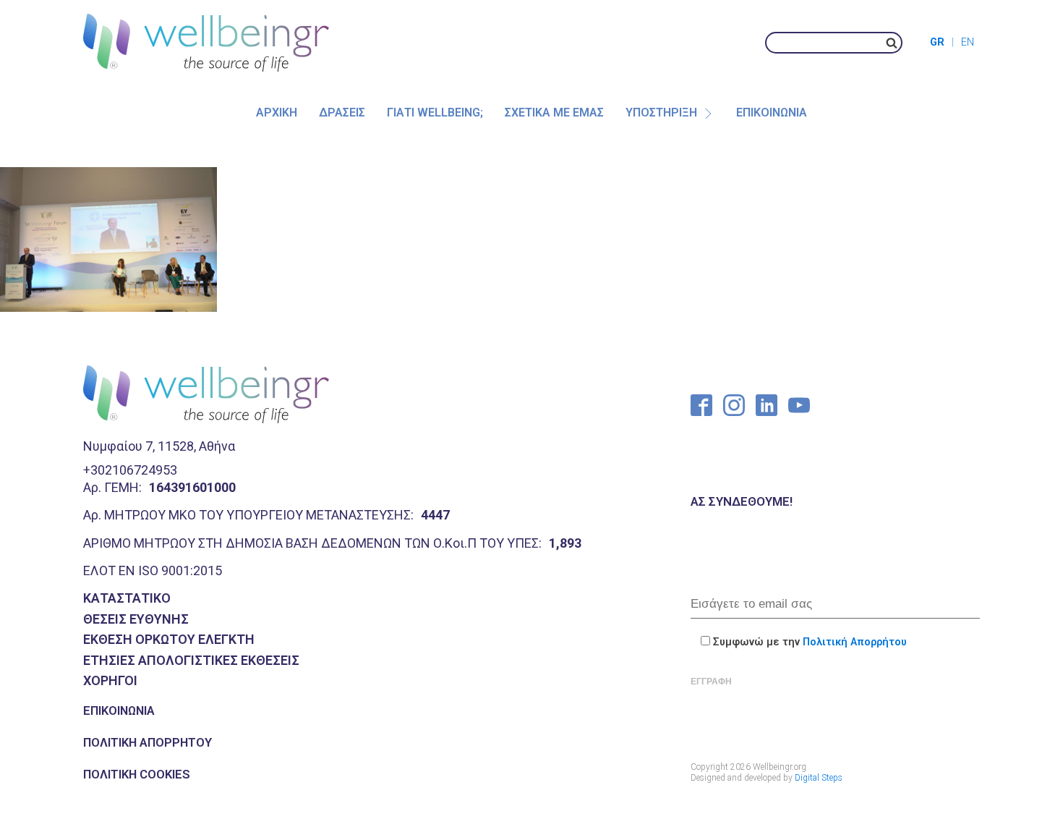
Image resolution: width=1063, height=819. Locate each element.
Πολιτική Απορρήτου (147, 742)
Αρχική (276, 112)
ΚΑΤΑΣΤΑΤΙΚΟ (127, 598)
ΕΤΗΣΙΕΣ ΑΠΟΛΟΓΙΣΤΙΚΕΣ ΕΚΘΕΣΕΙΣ (191, 660)
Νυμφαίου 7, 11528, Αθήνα (159, 446)
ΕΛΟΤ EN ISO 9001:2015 (152, 570)
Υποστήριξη (661, 112)
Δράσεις (342, 112)
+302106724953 (130, 470)
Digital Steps (818, 778)
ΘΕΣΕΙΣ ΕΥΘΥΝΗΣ (136, 619)
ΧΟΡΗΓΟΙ (110, 680)
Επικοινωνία (771, 112)
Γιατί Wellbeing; (435, 112)
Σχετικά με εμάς (554, 112)
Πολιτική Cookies (136, 774)
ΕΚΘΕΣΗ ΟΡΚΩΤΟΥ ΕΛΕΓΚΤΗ (169, 639)
